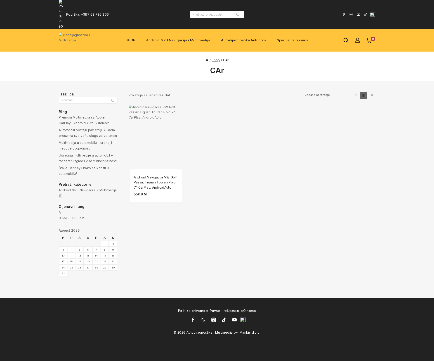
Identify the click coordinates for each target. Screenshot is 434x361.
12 (79, 255)
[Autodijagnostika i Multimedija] (82, 40)
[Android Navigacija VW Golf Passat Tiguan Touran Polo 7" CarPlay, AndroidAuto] (156, 132)
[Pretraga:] (88, 100)
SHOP (130, 40)
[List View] (371, 95)
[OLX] (243, 320)
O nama (249, 311)
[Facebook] (344, 14)
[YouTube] (358, 14)
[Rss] (203, 319)
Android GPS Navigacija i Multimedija (178, 40)
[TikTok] (366, 14)
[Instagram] (351, 14)
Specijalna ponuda (293, 40)
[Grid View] (363, 95)
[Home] (207, 60)
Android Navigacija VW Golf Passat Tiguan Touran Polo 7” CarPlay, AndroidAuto (155, 182)
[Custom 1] (372, 14)
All (60, 212)
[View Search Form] (344, 40)
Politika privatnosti (194, 311)
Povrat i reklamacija (226, 311)
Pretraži (239, 16)
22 (104, 261)
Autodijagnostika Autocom (243, 40)
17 (63, 261)
